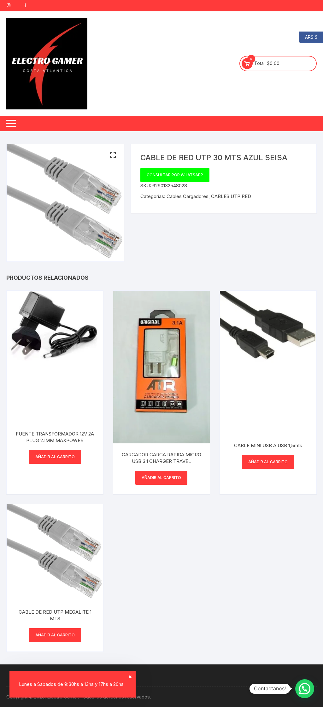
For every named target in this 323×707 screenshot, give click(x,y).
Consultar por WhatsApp (175, 174)
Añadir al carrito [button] (55, 456)
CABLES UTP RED (231, 196)
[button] (113, 155)
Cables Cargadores (187, 196)
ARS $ (308, 37)
